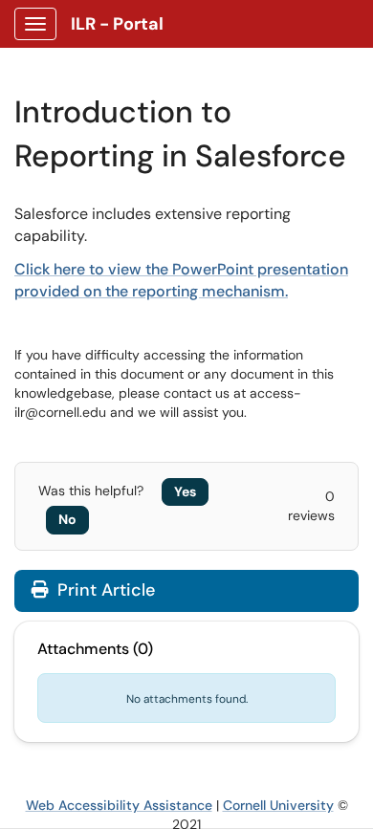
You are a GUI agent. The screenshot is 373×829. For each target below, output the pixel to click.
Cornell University (278, 805)
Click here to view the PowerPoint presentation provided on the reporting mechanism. (181, 280)
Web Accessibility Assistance (119, 805)
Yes (185, 491)
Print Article (104, 589)
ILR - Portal (117, 23)
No (67, 519)
